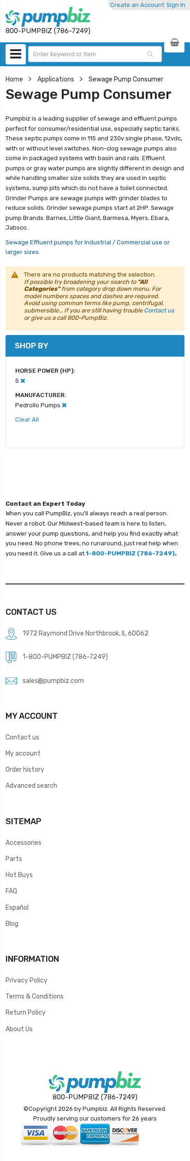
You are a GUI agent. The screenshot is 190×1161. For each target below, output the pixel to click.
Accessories (24, 842)
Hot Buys (19, 874)
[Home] (48, 17)
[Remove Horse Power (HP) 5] (22, 380)
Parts (14, 858)
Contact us (159, 310)
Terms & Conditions (35, 996)
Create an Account (137, 4)
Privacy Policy (27, 980)
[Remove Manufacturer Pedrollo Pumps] (64, 405)
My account (23, 753)
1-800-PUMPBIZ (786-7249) (130, 553)
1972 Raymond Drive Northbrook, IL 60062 (85, 633)
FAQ (11, 891)
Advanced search (31, 785)
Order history (25, 769)
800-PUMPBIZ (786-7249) (95, 1097)
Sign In (175, 4)
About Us (19, 1029)
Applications (55, 79)
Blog (12, 923)
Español (17, 907)
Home (14, 79)
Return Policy (26, 1012)
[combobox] (94, 54)
